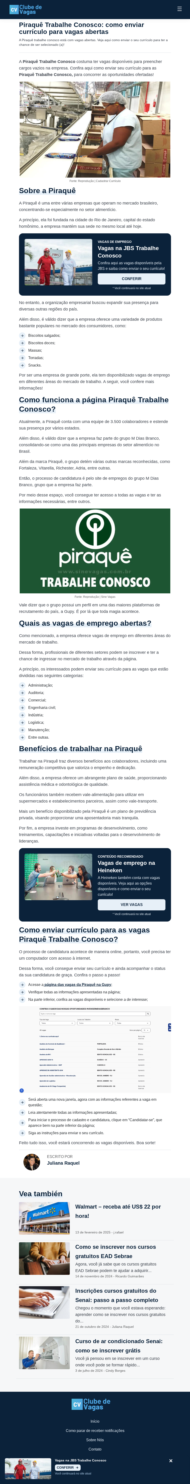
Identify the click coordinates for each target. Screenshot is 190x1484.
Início (95, 1421)
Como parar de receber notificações (95, 1431)
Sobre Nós (95, 1440)
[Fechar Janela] (171, 1461)
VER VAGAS (132, 905)
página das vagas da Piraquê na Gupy (77, 985)
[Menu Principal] (179, 9)
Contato (95, 1449)
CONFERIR (132, 279)
